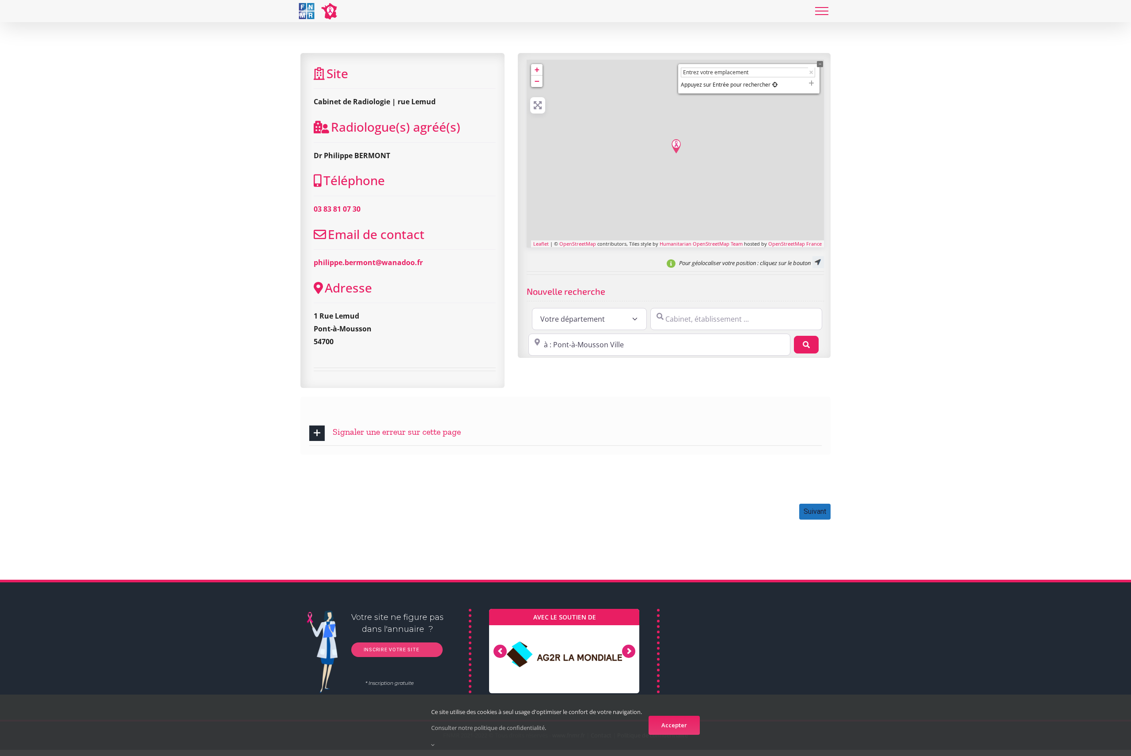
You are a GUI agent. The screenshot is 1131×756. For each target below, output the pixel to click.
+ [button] (537, 69)
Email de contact (376, 234)
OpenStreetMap (577, 243)
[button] (565, 433)
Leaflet (541, 243)
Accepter (674, 725)
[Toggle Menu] (821, 11)
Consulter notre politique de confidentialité (488, 728)
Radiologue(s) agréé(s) (395, 126)
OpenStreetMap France (795, 243)
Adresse (348, 287)
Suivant (815, 511)
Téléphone (354, 180)
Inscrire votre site (390, 650)
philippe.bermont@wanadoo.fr (368, 262)
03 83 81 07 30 (337, 209)
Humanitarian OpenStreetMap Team (701, 243)
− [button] (537, 81)
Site (337, 73)
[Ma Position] (775, 84)
